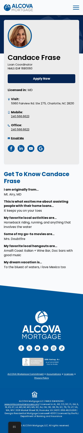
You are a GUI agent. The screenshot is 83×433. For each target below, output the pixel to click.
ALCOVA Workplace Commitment (26, 374)
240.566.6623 (20, 116)
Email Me (17, 138)
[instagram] (54, 348)
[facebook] (21, 348)
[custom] (62, 348)
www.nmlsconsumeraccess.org (21, 404)
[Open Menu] (76, 7)
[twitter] (29, 348)
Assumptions (54, 374)
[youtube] (37, 348)
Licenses (69, 374)
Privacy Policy (41, 378)
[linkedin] (45, 348)
